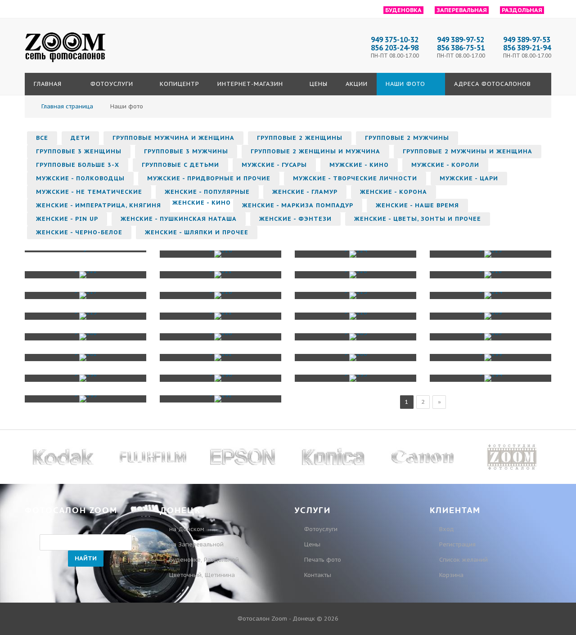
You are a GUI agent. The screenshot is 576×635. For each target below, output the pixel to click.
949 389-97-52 (460, 39)
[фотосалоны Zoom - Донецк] (65, 62)
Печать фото (322, 559)
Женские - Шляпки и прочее (196, 232)
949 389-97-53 (526, 39)
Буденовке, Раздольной (204, 559)
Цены (312, 544)
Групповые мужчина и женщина (173, 138)
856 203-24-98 (394, 47)
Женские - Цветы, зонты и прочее (417, 219)
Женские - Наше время (417, 205)
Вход (445, 529)
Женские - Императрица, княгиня (98, 205)
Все (42, 138)
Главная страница (67, 106)
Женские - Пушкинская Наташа (179, 219)
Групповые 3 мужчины (186, 151)
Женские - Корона (393, 192)
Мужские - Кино (359, 165)
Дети (80, 138)
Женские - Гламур (305, 192)
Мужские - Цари (469, 178)
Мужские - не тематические (89, 192)
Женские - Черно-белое (79, 232)
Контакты (317, 575)
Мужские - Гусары (274, 165)
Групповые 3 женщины (79, 151)
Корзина (450, 575)
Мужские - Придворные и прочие (208, 178)
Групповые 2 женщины (299, 138)
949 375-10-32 (394, 39)
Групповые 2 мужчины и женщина (467, 151)
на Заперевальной (196, 544)
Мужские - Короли (445, 165)
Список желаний (462, 559)
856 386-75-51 (461, 47)
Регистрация (456, 544)
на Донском (186, 529)
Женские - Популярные (207, 192)
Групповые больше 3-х (77, 165)
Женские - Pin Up (67, 219)
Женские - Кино (201, 202)
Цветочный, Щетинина (202, 575)
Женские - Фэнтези (295, 219)
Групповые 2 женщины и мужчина (315, 151)
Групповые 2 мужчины (407, 138)
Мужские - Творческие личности (355, 178)
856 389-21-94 (527, 47)
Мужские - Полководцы (80, 178)
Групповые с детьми (180, 165)
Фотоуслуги (321, 529)
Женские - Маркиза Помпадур (297, 205)
